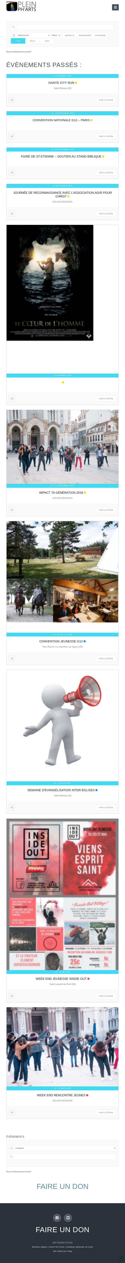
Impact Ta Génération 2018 (61, 492)
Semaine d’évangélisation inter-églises (61, 790)
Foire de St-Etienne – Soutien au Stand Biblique (61, 156)
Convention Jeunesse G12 (61, 641)
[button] (115, 7)
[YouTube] (68, 1218)
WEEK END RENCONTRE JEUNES (61, 1095)
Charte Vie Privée (56, 1247)
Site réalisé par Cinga (62, 1251)
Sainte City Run (61, 82)
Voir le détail (106, 100)
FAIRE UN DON (63, 1186)
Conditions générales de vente (79, 1247)
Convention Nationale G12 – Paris (61, 120)
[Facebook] (57, 1218)
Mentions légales (39, 1247)
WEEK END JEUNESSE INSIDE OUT (61, 978)
